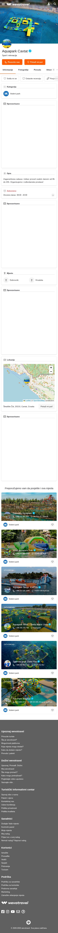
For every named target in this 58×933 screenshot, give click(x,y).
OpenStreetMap (39, 400)
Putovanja (5, 866)
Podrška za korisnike (10, 885)
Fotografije (23, 70)
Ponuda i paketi (8, 753)
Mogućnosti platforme (10, 743)
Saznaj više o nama (9, 795)
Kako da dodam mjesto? (11, 750)
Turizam (4, 870)
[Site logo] (18, 4)
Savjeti (4, 863)
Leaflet (27, 400)
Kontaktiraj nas (7, 801)
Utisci (50, 70)
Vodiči (3, 859)
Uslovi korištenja (8, 805)
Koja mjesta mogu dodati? (12, 746)
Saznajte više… (8, 782)
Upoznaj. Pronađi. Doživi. (12, 765)
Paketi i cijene (7, 798)
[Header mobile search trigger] (55, 4)
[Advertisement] (29, 137)
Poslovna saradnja (9, 888)
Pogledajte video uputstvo (12, 779)
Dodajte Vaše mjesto (10, 824)
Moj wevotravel (7, 769)
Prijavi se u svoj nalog (10, 837)
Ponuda (37, 70)
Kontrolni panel (7, 827)
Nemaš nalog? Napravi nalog (13, 840)
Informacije (8, 70)
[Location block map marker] (27, 381)
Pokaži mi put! (47, 406)
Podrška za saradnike (10, 882)
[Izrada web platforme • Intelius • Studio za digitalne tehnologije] (28, 922)
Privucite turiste (7, 736)
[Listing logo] (6, 43)
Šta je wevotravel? (9, 740)
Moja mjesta (6, 830)
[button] (29, 383)
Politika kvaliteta (8, 811)
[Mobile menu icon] (3, 4)
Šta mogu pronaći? (9, 772)
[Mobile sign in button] (48, 4)
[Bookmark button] (52, 524)
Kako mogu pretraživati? (11, 775)
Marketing (5, 892)
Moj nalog (5, 834)
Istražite (4, 853)
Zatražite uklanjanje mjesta (12, 895)
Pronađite (5, 856)
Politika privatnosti (9, 808)
